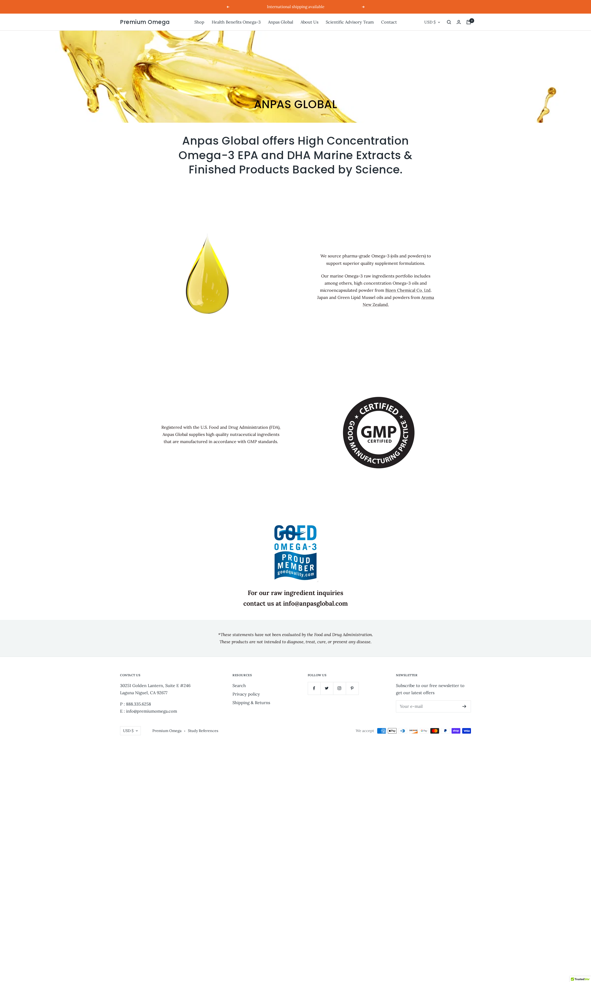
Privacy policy (246, 694)
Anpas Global (280, 22)
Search (239, 685)
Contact (389, 22)
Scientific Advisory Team (350, 22)
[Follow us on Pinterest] (352, 688)
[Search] (449, 22)
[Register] (464, 706)
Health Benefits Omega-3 (236, 22)
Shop (199, 22)
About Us (309, 22)
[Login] (459, 22)
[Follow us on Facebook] (314, 688)
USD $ (430, 22)
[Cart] (468, 22)
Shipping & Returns (251, 702)
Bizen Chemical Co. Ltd (408, 290)
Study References (203, 730)
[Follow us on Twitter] (326, 688)
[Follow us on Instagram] (339, 688)
